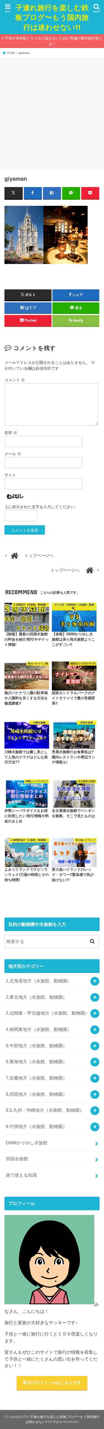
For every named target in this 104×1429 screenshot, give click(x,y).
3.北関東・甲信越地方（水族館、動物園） (47, 1013)
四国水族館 (17, 1158)
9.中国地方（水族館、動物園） (36, 1126)
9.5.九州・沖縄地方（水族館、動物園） (45, 1110)
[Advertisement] (52, 112)
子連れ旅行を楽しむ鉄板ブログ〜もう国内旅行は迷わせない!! (52, 17)
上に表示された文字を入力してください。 (41, 507)
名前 (10, 432)
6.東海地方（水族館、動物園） (36, 1061)
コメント (14, 380)
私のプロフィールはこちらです (52, 1382)
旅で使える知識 (21, 1174)
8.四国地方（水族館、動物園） (36, 1094)
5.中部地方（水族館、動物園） (36, 1045)
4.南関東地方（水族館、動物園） (39, 1029)
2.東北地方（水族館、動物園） (36, 997)
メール (12, 454)
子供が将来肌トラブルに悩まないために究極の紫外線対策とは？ (53, 41)
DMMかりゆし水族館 (26, 1142)
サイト (10, 475)
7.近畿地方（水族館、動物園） (36, 1077)
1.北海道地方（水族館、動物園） (39, 980)
